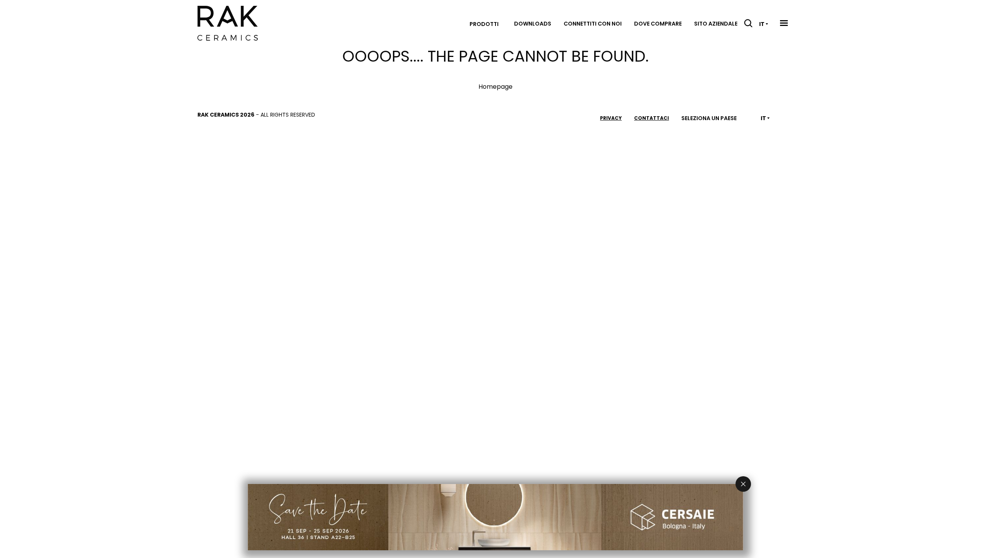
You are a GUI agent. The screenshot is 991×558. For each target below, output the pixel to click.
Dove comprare (658, 24)
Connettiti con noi (593, 24)
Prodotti (484, 24)
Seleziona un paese (709, 118)
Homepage (495, 86)
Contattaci (651, 118)
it (762, 24)
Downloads (532, 24)
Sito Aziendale (715, 24)
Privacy (611, 118)
